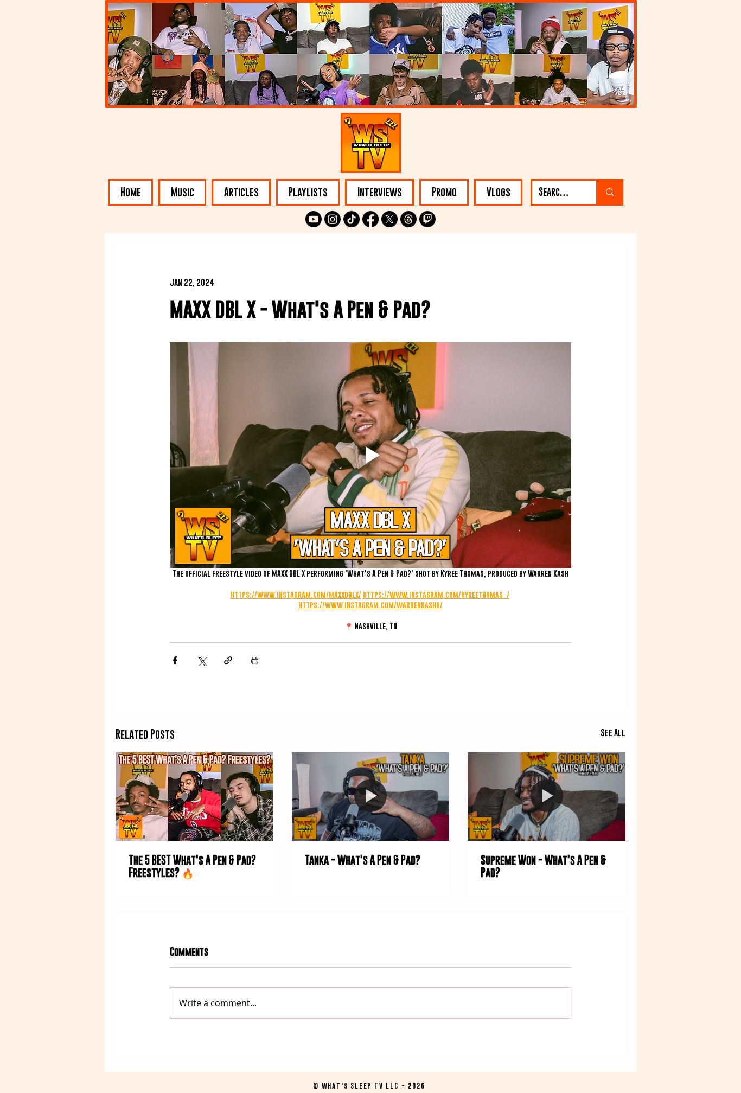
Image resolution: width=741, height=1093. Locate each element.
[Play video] (370, 455)
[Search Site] (609, 192)
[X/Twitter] (389, 219)
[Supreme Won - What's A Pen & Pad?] (546, 796)
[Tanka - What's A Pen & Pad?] (371, 796)
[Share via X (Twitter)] (201, 660)
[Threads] (408, 219)
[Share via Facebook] (175, 660)
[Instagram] (332, 219)
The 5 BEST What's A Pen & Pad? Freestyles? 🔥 (192, 866)
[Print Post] (255, 660)
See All (613, 732)
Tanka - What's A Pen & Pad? (362, 860)
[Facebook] (370, 219)
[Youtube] (313, 219)
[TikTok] (351, 219)
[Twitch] (427, 219)
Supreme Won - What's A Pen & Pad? (543, 866)
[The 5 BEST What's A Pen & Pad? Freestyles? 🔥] (194, 796)
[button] (182, 192)
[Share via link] (228, 660)
